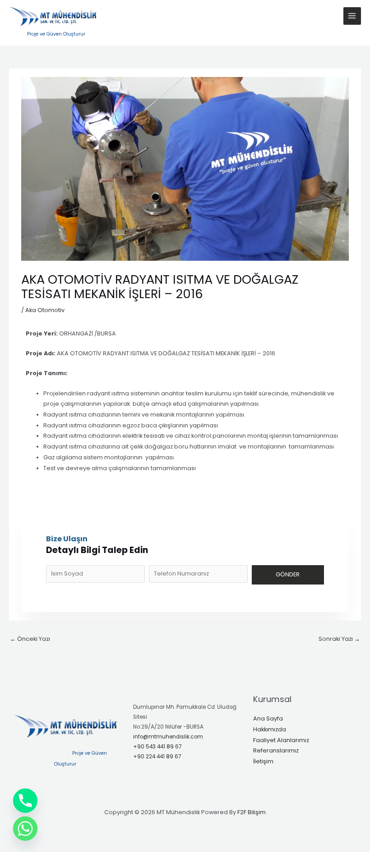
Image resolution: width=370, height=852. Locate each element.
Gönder (288, 574)
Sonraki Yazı (339, 639)
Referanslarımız (276, 750)
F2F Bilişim (251, 812)
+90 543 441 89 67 (157, 746)
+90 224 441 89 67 (157, 756)
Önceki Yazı (30, 639)
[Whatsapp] (25, 828)
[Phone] (25, 801)
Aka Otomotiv (45, 310)
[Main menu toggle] (352, 16)
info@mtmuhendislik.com (168, 736)
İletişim (263, 761)
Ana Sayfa (268, 718)
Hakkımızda (269, 729)
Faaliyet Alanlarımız (281, 740)
